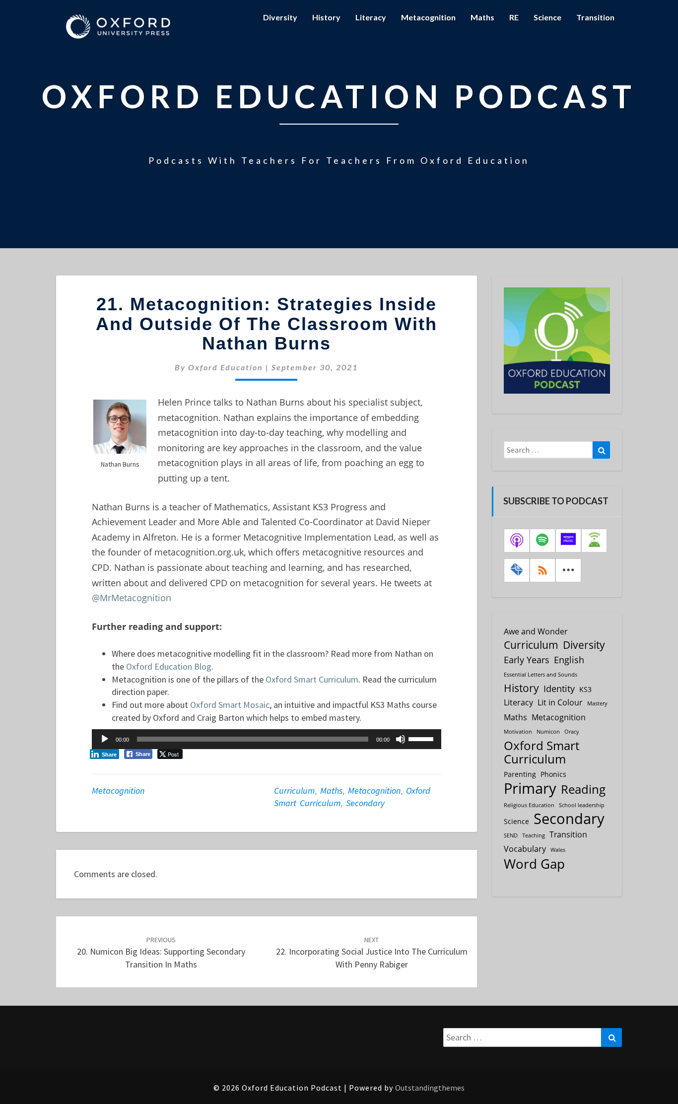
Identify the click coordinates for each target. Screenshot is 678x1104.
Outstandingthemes (430, 1088)
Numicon (548, 731)
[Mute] (401, 739)
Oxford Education (225, 367)
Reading (583, 789)
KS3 (585, 689)
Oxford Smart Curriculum (312, 679)
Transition (595, 17)
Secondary (365, 803)
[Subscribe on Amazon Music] (568, 540)
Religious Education (529, 805)
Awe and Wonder (536, 631)
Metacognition (428, 17)
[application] (266, 739)
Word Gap (534, 864)
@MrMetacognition (131, 598)
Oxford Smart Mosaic (230, 704)
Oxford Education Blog (168, 666)
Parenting (520, 774)
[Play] (105, 739)
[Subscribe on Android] (594, 540)
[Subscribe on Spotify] (542, 540)
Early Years (526, 660)
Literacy (370, 17)
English (569, 660)
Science (547, 17)
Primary (530, 788)
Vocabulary (525, 848)
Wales (557, 849)
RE (514, 17)
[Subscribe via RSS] (542, 570)
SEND (511, 835)
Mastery (597, 703)
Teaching (533, 835)
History (326, 17)
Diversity (280, 17)
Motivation (518, 731)
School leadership (582, 805)
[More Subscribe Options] (568, 570)
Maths (482, 17)
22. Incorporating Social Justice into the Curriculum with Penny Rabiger (372, 952)
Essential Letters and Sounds (540, 674)
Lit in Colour (560, 702)
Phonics (553, 774)
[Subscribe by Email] (517, 570)
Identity (559, 688)
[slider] (422, 738)
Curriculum (294, 790)
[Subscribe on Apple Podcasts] (517, 540)
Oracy (571, 731)
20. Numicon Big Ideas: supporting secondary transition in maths (161, 952)
